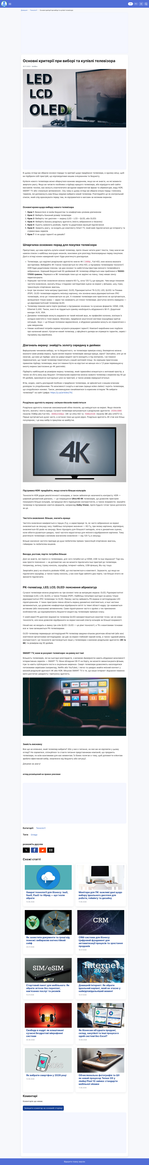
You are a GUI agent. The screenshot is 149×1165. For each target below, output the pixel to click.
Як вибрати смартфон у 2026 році (46, 1075)
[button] (26, 850)
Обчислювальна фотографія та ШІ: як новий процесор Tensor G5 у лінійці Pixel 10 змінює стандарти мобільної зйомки (99, 1079)
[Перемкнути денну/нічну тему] (141, 4)
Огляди (34, 835)
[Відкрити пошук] (146, 4)
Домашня (24, 10)
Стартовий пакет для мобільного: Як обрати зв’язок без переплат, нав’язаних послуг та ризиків (47, 988)
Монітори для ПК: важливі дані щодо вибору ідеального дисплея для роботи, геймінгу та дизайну (100, 895)
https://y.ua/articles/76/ (61, 392)
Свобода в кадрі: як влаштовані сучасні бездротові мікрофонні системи (45, 1033)
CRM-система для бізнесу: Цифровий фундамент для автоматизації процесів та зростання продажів (101, 942)
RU (136, 4)
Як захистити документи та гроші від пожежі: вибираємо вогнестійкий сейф (48, 940)
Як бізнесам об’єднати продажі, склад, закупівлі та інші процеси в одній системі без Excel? (99, 1033)
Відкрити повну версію (74, 1161)
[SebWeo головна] (4, 4)
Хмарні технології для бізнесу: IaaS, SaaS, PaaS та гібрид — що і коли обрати (47, 895)
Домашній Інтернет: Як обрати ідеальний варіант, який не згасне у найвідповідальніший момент (99, 988)
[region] (74, 32)
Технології (33, 10)
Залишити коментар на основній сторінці (43, 1108)
